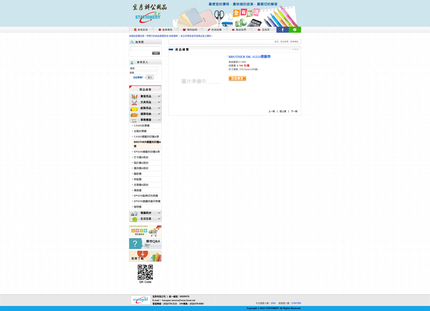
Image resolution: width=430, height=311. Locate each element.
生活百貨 (146, 218)
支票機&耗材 (141, 184)
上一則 (271, 111)
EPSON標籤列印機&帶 (147, 151)
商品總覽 (284, 42)
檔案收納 (146, 113)
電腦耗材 (146, 212)
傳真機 (137, 190)
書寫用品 (146, 96)
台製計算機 (140, 131)
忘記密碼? (138, 77)
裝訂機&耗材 (141, 162)
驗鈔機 (137, 173)
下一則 (294, 111)
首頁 (276, 42)
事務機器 (294, 42)
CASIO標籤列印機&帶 (146, 136)
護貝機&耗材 (141, 168)
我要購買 (237, 78)
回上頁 (283, 111)
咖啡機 (137, 206)
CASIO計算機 (141, 125)
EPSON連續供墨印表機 (147, 201)
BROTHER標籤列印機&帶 (147, 144)
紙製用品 (146, 108)
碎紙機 (137, 179)
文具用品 (146, 102)
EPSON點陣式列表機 (146, 195)
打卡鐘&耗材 (141, 157)
